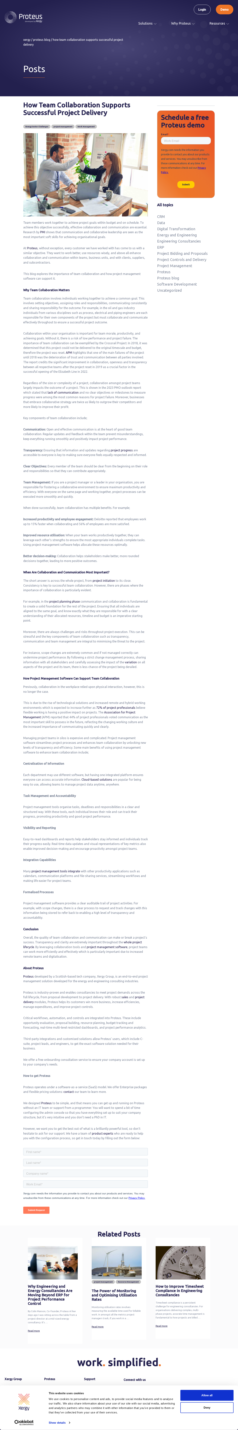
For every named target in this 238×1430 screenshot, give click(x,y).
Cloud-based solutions (96, 779)
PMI (42, 232)
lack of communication (63, 392)
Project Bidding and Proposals (182, 253)
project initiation (104, 580)
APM (69, 352)
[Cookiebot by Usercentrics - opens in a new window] (24, 1423)
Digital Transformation (176, 229)
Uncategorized (169, 290)
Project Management (174, 266)
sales (124, 997)
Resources (217, 23)
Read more (34, 1330)
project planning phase (64, 601)
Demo (225, 9)
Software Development (177, 284)
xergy (26, 39)
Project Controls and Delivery (181, 259)
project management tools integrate (55, 871)
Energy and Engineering (177, 235)
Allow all (207, 1395)
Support (89, 1379)
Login (202, 9)
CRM (161, 216)
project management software (106, 947)
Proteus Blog (41, 39)
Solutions (145, 23)
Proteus (32, 248)
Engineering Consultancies (179, 241)
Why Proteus (181, 23)
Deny (207, 1407)
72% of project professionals (115, 707)
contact (68, 1091)
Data (161, 223)
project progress (122, 450)
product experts (102, 1133)
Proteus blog (168, 278)
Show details (57, 1422)
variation (130, 662)
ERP (160, 247)
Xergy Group (13, 1379)
